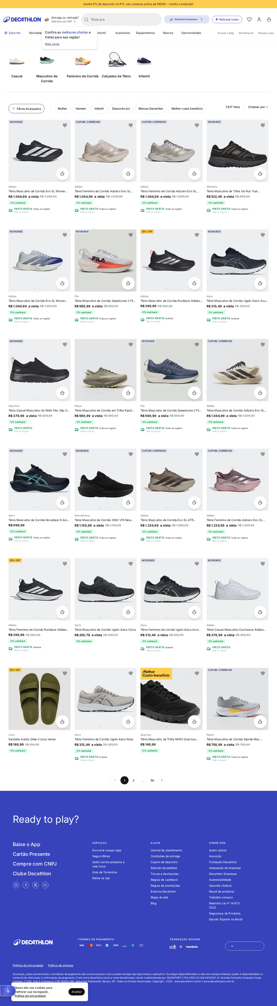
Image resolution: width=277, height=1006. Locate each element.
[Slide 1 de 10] (40, 151)
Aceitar (77, 991)
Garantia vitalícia (220, 885)
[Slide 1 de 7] (238, 260)
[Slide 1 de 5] (40, 370)
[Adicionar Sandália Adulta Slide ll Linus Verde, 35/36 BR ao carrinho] (62, 721)
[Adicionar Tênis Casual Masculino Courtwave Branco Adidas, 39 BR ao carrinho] (260, 612)
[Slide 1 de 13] (106, 260)
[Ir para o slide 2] (39, 178)
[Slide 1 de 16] (172, 260)
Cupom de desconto (164, 862)
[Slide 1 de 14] (106, 151)
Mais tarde (52, 44)
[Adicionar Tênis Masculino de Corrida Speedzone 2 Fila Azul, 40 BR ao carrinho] (194, 392)
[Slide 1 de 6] (238, 151)
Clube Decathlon (32, 873)
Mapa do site (159, 897)
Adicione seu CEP (62, 21)
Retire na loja (101, 878)
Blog (154, 903)
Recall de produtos (221, 891)
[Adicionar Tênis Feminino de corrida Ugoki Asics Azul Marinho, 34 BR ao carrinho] (194, 612)
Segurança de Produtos (224, 913)
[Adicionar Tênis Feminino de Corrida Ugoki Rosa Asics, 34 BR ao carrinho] (128, 721)
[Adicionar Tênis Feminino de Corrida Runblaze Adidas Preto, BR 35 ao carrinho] (62, 612)
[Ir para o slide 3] (44, 178)
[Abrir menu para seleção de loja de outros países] (244, 946)
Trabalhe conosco (221, 897)
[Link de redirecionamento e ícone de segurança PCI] (181, 946)
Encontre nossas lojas (106, 850)
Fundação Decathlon (223, 862)
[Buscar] (86, 19)
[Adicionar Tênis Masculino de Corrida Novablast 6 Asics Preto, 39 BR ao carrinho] (62, 502)
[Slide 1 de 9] (238, 480)
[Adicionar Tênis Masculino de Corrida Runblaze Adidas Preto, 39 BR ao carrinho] (194, 283)
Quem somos (218, 850)
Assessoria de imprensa (225, 868)
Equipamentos (145, 33)
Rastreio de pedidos (164, 868)
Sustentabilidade (220, 879)
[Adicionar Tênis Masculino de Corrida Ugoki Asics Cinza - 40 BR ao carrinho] (128, 612)
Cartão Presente (31, 854)
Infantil (101, 33)
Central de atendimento (166, 850)
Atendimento (246, 33)
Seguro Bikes (101, 856)
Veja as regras (21, 212)
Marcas (168, 33)
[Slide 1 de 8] (172, 151)
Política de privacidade (28, 965)
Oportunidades (191, 33)
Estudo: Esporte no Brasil (225, 919)
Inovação (215, 856)
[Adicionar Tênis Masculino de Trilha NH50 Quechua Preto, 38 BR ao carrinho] (194, 721)
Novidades (36, 33)
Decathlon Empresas (223, 873)
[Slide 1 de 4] (40, 480)
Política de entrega (60, 965)
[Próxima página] (162, 780)
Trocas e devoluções (164, 873)
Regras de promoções (165, 885)
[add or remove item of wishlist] (64, 125)
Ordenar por (256, 107)
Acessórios (122, 33)
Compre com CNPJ (35, 864)
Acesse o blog (226, 33)
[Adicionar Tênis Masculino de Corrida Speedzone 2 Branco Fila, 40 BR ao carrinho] (128, 283)
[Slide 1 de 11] (106, 370)
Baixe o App (26, 844)
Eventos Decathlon (163, 891)
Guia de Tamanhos (104, 872)
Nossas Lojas (266, 33)
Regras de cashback (164, 879)
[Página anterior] (115, 780)
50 (152, 780)
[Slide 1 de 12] (172, 370)
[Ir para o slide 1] (34, 178)
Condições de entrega (165, 856)
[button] (8, 990)
